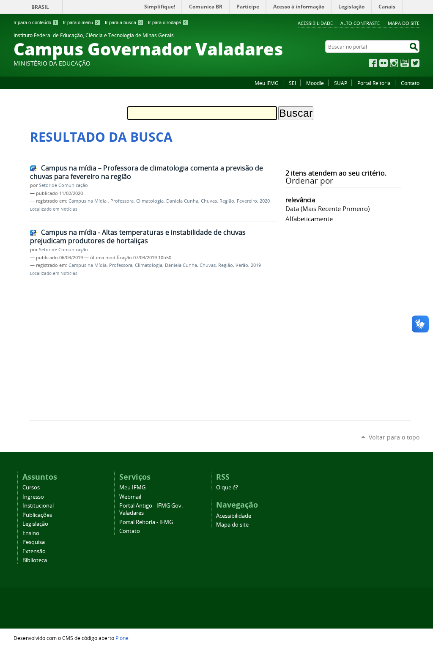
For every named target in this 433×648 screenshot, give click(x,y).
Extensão (34, 551)
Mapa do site (403, 23)
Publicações (37, 515)
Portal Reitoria (374, 83)
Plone (122, 637)
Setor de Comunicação (63, 185)
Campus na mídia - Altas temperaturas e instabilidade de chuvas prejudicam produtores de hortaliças (138, 237)
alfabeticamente (309, 218)
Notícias (68, 209)
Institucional (38, 505)
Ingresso (33, 496)
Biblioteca (34, 560)
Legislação (35, 523)
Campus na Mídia (88, 201)
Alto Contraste (360, 23)
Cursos (31, 487)
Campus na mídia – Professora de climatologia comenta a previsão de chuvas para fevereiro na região (146, 172)
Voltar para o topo (394, 437)
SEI (292, 83)
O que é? (227, 487)
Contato (410, 83)
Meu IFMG (267, 83)
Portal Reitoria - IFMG (146, 522)
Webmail (130, 496)
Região (226, 201)
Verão (242, 265)
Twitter (415, 63)
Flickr (383, 63)
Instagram (394, 63)
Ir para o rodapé (167, 22)
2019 (256, 265)
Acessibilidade (315, 23)
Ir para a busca (123, 22)
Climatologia (150, 201)
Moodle (315, 83)
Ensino (30, 533)
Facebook (373, 63)
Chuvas (209, 201)
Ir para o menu (81, 22)
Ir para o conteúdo (35, 22)
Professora (122, 201)
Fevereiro (247, 201)
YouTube (404, 63)
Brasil (40, 7)
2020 (265, 201)
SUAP (340, 83)
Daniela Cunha (182, 201)
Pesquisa (33, 542)
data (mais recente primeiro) (327, 208)
